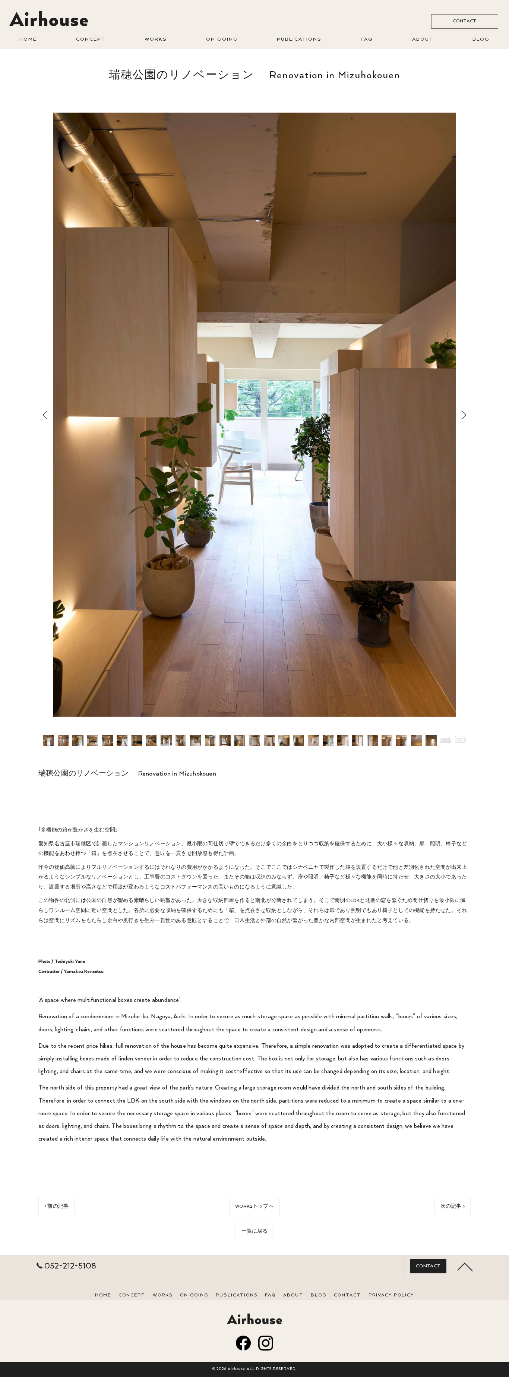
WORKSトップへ (254, 1206)
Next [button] (462, 414)
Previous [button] (46, 414)
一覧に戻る (254, 1231)
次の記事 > (452, 1206)
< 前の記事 (56, 1206)
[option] (254, 415)
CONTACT (464, 21)
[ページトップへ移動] (465, 1266)
